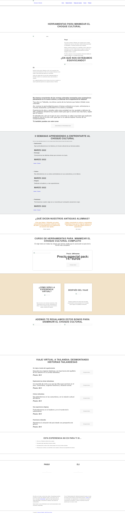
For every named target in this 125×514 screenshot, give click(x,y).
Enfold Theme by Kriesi (48, 512)
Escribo (87, 497)
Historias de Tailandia (40, 512)
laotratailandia (42, 499)
